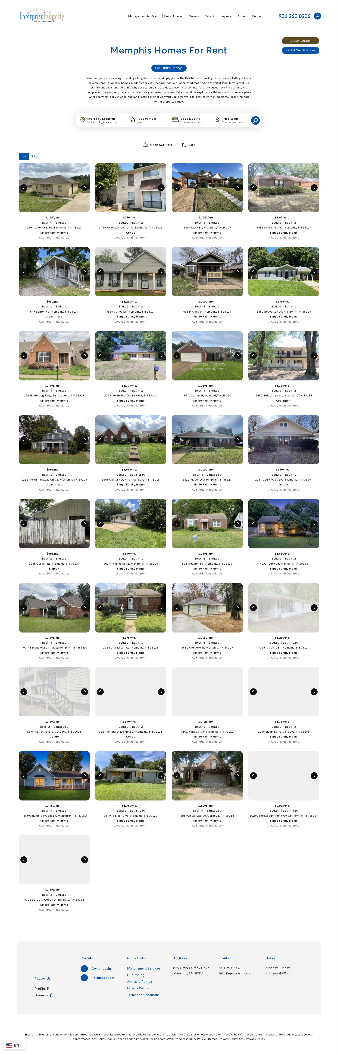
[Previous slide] (23, 187)
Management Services (143, 16)
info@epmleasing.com (235, 973)
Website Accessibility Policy (186, 1038)
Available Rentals (140, 981)
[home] (41, 15)
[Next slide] (84, 187)
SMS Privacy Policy (252, 1038)
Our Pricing (135, 975)
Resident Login (102, 978)
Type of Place (147, 118)
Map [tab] (35, 156)
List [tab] (23, 156)
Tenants (210, 16)
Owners (194, 16)
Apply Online (300, 40)
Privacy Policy (137, 988)
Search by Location (101, 118)
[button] (317, 16)
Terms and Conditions (143, 995)
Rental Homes (173, 16)
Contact (257, 16)
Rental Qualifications (301, 50)
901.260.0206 (294, 16)
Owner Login (101, 968)
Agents (226, 16)
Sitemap (212, 1038)
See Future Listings (169, 68)
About (241, 16)
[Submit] (255, 120)
